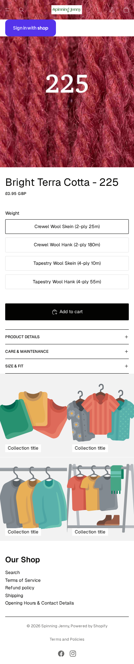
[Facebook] (61, 654)
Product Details (22, 336)
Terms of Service (23, 580)
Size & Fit (14, 366)
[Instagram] (73, 654)
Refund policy (19, 588)
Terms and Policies (67, 639)
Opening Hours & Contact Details (39, 603)
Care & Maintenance (26, 351)
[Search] (21, 10)
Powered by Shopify (89, 626)
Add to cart (71, 311)
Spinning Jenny (55, 626)
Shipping (14, 595)
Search (12, 573)
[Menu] (7, 9)
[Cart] (126, 10)
